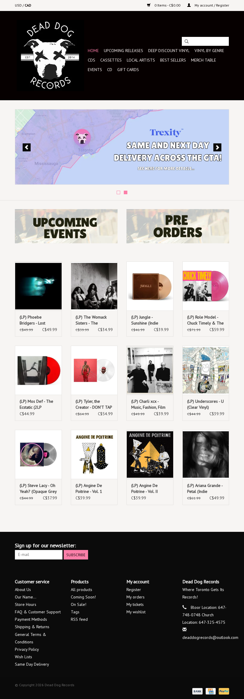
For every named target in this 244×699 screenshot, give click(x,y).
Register (133, 589)
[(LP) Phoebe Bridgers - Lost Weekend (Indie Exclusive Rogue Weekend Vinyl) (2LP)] (38, 286)
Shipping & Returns (32, 626)
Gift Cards (128, 69)
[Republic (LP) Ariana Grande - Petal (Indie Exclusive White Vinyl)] (205, 454)
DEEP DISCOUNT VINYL (169, 50)
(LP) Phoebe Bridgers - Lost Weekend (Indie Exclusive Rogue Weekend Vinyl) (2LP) (34, 320)
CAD (28, 5)
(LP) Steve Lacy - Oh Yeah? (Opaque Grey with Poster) (38, 488)
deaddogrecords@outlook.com (210, 637)
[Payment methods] (197, 691)
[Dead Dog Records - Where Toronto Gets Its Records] (50, 55)
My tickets (135, 604)
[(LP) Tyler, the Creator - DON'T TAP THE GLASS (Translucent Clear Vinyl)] (94, 370)
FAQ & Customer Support (38, 612)
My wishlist (136, 612)
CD (109, 69)
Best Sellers (173, 60)
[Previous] (27, 147)
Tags (75, 612)
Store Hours (25, 604)
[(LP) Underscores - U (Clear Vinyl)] (205, 370)
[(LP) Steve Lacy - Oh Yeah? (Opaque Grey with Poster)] (38, 454)
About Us (23, 589)
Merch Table (203, 60)
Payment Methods (31, 619)
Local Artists (141, 60)
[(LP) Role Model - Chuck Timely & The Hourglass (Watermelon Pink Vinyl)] (205, 286)
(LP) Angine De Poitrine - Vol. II (144, 488)
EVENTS (95, 69)
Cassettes (111, 60)
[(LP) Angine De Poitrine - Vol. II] (149, 454)
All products (81, 589)
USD (19, 5)
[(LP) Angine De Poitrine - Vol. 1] (94, 454)
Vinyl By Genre (209, 50)
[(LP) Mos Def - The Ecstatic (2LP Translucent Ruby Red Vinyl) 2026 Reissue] (38, 370)
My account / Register (211, 5)
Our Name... (25, 597)
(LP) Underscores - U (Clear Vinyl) (205, 404)
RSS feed (79, 619)
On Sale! (78, 604)
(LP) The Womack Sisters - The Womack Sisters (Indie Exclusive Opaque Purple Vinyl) (91, 320)
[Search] (187, 42)
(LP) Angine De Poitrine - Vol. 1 (89, 488)
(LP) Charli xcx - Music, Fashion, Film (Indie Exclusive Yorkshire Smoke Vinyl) (148, 404)
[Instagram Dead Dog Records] (224, 545)
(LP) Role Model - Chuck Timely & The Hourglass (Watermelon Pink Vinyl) (205, 320)
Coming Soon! (83, 597)
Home (93, 50)
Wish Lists (23, 656)
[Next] (217, 147)
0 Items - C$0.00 (167, 5)
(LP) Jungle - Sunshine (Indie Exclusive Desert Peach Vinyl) (146, 320)
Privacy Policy (27, 649)
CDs (91, 60)
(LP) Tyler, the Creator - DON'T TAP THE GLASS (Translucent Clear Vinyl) (94, 404)
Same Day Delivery (32, 664)
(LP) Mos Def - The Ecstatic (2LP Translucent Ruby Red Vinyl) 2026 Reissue (36, 404)
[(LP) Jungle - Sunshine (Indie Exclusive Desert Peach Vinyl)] (149, 286)
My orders (135, 597)
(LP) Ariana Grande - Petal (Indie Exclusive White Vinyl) (205, 488)
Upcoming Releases (123, 50)
